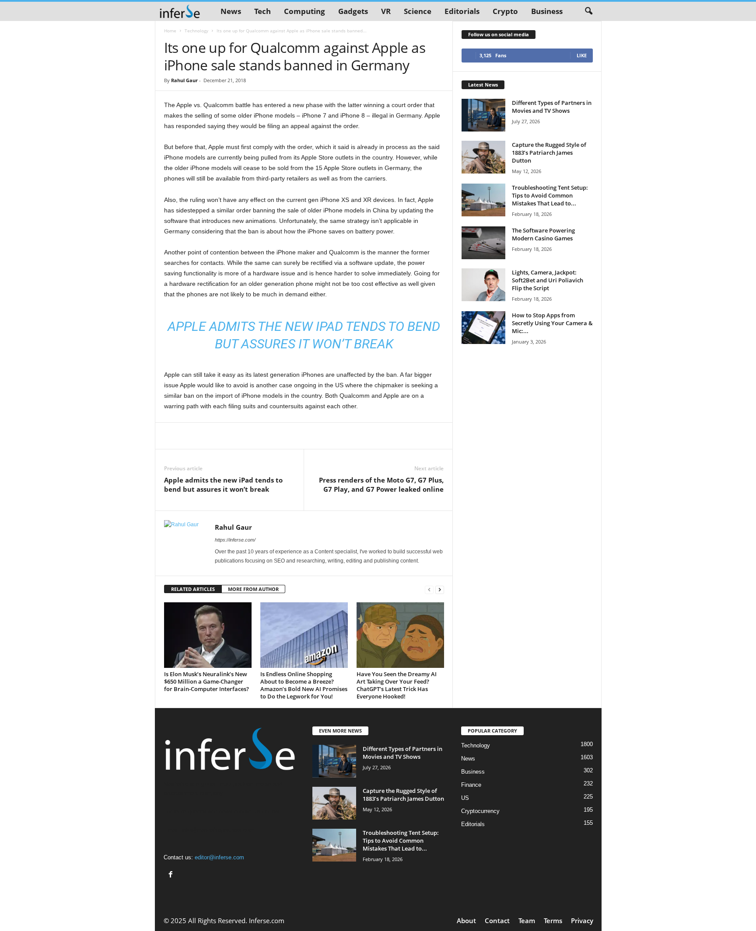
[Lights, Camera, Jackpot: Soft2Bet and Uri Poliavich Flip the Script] (483, 284)
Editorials (462, 11)
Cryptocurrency (480, 811)
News (230, 11)
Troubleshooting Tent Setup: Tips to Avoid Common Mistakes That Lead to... (550, 195)
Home (170, 31)
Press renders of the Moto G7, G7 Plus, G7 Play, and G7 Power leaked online (381, 484)
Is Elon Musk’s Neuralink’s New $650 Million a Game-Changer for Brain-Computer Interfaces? (206, 681)
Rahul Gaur (184, 80)
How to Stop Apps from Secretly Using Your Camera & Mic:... (552, 323)
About (466, 920)
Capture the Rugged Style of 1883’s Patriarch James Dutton (549, 152)
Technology (196, 31)
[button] (588, 11)
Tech (262, 11)
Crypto (505, 11)
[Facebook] (172, 875)
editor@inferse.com (219, 857)
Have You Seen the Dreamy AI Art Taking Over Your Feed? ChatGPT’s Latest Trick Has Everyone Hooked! (397, 685)
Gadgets (353, 11)
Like (582, 55)
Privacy (582, 920)
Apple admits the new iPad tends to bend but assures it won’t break (223, 484)
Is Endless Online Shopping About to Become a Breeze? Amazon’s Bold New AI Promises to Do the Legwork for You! (303, 685)
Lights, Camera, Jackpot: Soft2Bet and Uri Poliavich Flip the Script (547, 280)
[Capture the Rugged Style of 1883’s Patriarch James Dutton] (483, 157)
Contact (497, 920)
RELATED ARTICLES (193, 589)
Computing (304, 11)
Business (547, 11)
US (465, 798)
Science (417, 11)
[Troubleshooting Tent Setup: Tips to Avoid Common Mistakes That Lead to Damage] (483, 200)
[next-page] (439, 589)
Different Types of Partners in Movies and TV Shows (552, 107)
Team (526, 920)
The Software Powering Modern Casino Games (543, 234)
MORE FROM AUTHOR (253, 589)
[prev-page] (429, 589)
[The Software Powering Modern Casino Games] (483, 242)
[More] (423, 436)
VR (386, 11)
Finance (471, 785)
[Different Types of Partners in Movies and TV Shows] (483, 115)
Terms (553, 920)
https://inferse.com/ (235, 539)
